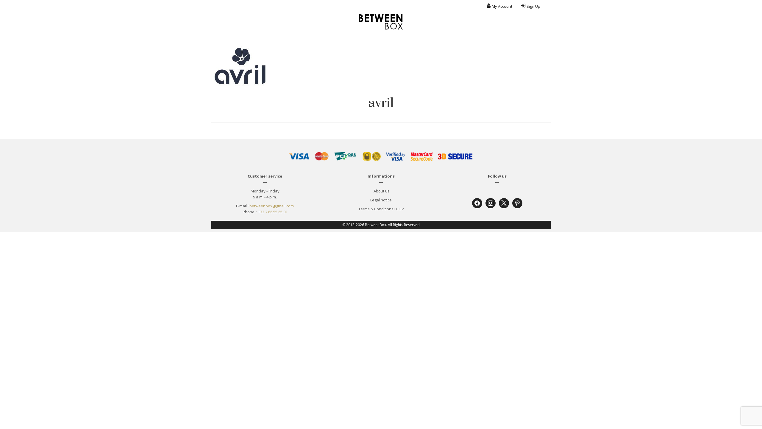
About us (381, 191)
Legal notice (381, 200)
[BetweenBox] (381, 21)
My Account (502, 6)
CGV (400, 209)
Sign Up (533, 6)
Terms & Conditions (376, 209)
